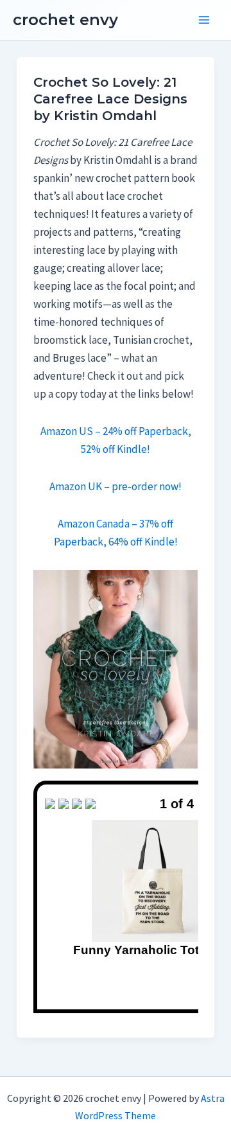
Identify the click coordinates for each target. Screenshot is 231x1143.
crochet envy (65, 19)
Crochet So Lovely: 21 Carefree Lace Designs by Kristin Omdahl (110, 99)
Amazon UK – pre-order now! (115, 486)
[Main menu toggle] (204, 20)
